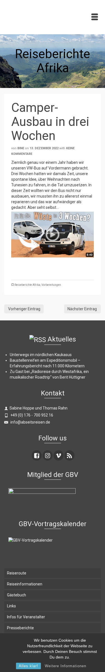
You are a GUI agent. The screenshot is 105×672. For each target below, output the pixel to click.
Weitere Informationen (65, 666)
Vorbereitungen (51, 284)
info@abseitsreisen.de (30, 422)
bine (20, 148)
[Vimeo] (58, 455)
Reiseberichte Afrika (27, 284)
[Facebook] (37, 455)
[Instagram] (48, 455)
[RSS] (69, 455)
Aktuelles (62, 339)
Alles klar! (28, 666)
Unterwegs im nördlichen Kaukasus (41, 354)
